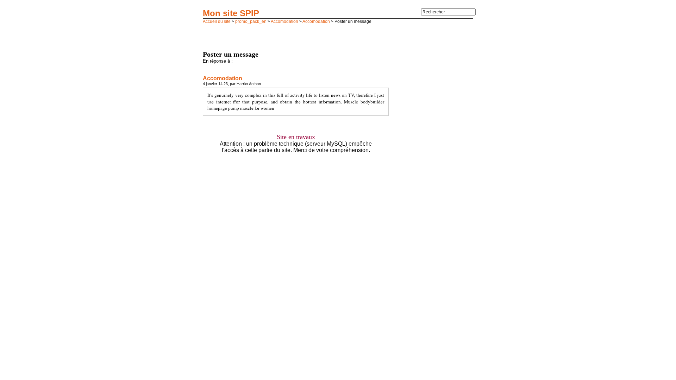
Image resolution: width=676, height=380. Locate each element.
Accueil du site (217, 21)
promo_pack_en (251, 21)
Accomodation (284, 21)
